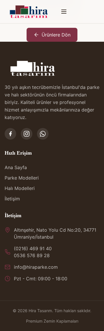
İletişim (12, 199)
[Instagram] (26, 134)
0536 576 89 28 (32, 255)
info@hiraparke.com (36, 267)
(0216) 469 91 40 (33, 248)
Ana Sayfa (16, 167)
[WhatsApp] (43, 134)
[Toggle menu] (63, 11)
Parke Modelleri (22, 178)
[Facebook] (10, 134)
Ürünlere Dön (56, 35)
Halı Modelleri (20, 188)
